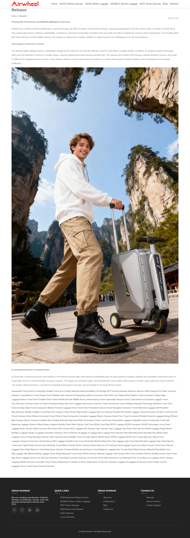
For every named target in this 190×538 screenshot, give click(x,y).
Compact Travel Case (29, 441)
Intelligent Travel (39, 412)
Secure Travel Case (28, 466)
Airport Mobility (69, 437)
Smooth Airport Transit (89, 449)
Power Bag (95, 445)
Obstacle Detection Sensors (131, 391)
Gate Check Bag (163, 441)
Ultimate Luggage (105, 453)
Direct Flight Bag (27, 449)
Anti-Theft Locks (111, 395)
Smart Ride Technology (83, 420)
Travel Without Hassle (65, 445)
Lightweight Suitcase (115, 399)
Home (54, 4)
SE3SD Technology (149, 424)
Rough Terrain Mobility (49, 395)
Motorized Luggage (146, 408)
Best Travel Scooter (134, 453)
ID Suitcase (142, 462)
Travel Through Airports (87, 437)
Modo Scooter (26, 428)
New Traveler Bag (124, 449)
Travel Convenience (110, 403)
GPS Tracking (113, 391)
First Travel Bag (42, 449)
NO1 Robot (53, 428)
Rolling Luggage (42, 453)
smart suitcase (30, 51)
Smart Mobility (126, 403)
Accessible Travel (42, 462)
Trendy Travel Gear (102, 420)
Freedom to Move (78, 462)
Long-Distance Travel (29, 395)
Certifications (109, 501)
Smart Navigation (114, 408)
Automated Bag (130, 433)
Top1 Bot (137, 428)
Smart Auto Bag (144, 433)
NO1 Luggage (76, 428)
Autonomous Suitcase (91, 403)
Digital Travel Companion (36, 408)
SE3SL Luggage (117, 424)
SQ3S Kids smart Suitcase (71, 509)
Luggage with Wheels (25, 453)
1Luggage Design (26, 433)
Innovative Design (56, 403)
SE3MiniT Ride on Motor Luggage (75, 501)
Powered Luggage (155, 416)
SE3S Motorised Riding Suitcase (74, 497)
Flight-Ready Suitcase (32, 445)
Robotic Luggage (88, 412)
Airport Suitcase (56, 449)
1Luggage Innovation (44, 433)
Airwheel (174, 4)
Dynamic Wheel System (39, 424)
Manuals (150, 497)
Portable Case (72, 441)
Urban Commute (40, 428)
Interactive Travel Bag (58, 458)
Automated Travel (157, 420)
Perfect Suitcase (89, 453)
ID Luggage (131, 462)
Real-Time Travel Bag (136, 458)
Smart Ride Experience (108, 458)
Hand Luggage (123, 445)
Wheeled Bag (153, 449)
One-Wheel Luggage (150, 428)
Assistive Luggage (117, 462)
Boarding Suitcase (41, 437)
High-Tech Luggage (73, 403)
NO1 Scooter (64, 428)
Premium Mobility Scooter (154, 453)
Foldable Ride (45, 420)
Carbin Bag (142, 437)
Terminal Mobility (71, 449)
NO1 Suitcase (89, 428)
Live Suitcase (42, 458)
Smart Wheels (32, 416)
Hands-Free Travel (120, 416)
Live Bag (123, 458)
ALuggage (82, 433)
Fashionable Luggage (121, 420)
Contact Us (108, 509)
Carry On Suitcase (109, 445)
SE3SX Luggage (118, 437)
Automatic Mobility (24, 412)
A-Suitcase (72, 433)
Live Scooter (92, 458)
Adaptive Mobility (57, 424)
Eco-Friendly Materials (70, 391)
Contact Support (153, 505)
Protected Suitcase (46, 466)
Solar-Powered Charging (71, 395)
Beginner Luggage (107, 449)
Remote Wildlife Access (76, 399)
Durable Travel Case (165, 412)
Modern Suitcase (104, 416)
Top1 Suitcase (102, 428)
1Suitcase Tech (60, 433)
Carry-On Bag (26, 437)
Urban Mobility (58, 399)
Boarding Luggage (147, 441)
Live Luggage (153, 458)
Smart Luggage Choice (26, 458)
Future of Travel (41, 403)
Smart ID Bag (153, 462)
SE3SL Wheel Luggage (96, 4)
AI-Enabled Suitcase (97, 408)
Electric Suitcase (49, 22)
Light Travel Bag (131, 441)
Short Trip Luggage (115, 441)
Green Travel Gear (79, 408)
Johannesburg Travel (96, 399)
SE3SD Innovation (133, 424)
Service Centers (153, 501)
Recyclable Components (92, 395)
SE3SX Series (104, 437)
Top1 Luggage (115, 428)
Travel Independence (60, 462)
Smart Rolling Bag (58, 453)
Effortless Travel (160, 403)
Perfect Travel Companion (66, 416)
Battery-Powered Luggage (59, 408)
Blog (165, 4)
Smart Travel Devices (133, 399)
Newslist (22, 16)
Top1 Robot (127, 428)
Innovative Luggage (87, 416)
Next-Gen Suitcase (55, 412)
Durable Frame (52, 391)
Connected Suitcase (77, 458)
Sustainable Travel (20, 391)
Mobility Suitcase (27, 462)
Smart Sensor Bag (72, 412)
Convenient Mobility (138, 416)
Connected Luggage (153, 399)
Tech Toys (88, 424)
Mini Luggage (59, 441)
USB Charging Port (153, 391)
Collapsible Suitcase (140, 420)
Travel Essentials (86, 441)
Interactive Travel (130, 408)
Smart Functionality (36, 391)
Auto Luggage (104, 433)
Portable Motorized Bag (62, 420)
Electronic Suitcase (24, 403)
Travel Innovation (145, 395)
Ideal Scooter (119, 453)
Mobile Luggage (132, 412)
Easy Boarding (48, 445)
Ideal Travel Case (74, 453)
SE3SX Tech (131, 437)
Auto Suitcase (117, 433)
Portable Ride (118, 412)
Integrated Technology (143, 403)
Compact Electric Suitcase (27, 420)
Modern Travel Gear (29, 399)
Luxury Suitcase (67, 517)
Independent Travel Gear (98, 462)
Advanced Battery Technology (93, 391)
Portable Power (45, 399)
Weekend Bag (100, 441)
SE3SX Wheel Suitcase (71, 4)
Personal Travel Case (155, 445)
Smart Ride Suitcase (75, 424)
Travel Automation (148, 412)
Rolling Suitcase (140, 449)
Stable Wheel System (128, 395)
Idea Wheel (157, 433)
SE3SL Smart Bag (101, 424)
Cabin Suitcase (55, 437)
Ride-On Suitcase (104, 412)
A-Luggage (92, 433)
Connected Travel (47, 416)
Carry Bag (152, 437)
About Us (107, 497)
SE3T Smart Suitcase (150, 4)
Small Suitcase (46, 441)
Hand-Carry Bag (138, 445)
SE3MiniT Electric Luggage (124, 4)
